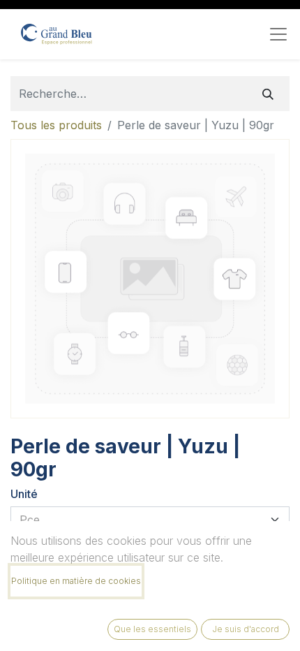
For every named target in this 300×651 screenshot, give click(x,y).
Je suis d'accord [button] (245, 629)
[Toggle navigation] (278, 34)
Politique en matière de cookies (76, 581)
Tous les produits (56, 125)
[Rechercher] (268, 93)
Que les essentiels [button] (152, 629)
